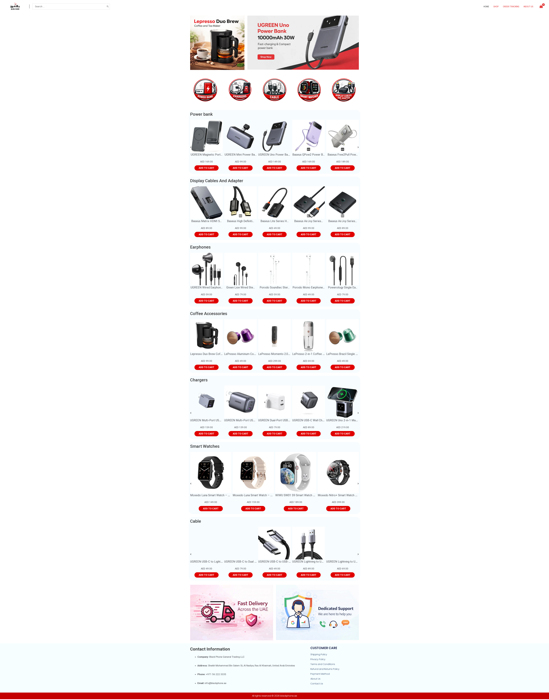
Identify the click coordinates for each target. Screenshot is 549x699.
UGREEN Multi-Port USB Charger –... (213, 420)
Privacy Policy (317, 659)
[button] (191, 90)
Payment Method (320, 674)
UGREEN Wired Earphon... (206, 287)
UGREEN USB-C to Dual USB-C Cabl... (213, 561)
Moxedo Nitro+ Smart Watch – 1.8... (298, 495)
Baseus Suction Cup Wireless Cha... (348, 420)
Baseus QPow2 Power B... (274, 154)
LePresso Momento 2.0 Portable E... (281, 354)
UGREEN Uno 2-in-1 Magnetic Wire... (315, 420)
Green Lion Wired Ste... (240, 287)
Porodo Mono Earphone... (309, 287)
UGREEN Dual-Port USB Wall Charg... (247, 420)
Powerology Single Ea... (342, 287)
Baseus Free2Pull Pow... (309, 154)
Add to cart (206, 168)
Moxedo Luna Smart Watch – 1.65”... (213, 495)
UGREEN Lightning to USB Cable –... (280, 561)
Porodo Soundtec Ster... (275, 287)
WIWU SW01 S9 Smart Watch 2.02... (255, 495)
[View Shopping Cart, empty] (541, 6)
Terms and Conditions (322, 664)
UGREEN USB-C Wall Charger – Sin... (281, 420)
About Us (315, 678)
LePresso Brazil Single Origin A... (346, 354)
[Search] (108, 6)
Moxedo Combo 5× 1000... (342, 154)
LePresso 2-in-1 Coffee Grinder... (312, 354)
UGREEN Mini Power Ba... (206, 154)
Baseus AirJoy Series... (308, 221)
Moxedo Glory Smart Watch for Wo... (341, 495)
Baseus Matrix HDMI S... (206, 221)
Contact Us (316, 683)
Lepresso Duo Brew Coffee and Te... (212, 354)
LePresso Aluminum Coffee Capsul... (247, 354)
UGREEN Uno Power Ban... (240, 154)
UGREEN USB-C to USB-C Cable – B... (247, 561)
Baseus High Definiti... (240, 221)
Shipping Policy (318, 654)
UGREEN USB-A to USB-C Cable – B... (349, 561)
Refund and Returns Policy (324, 669)
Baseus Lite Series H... (274, 221)
